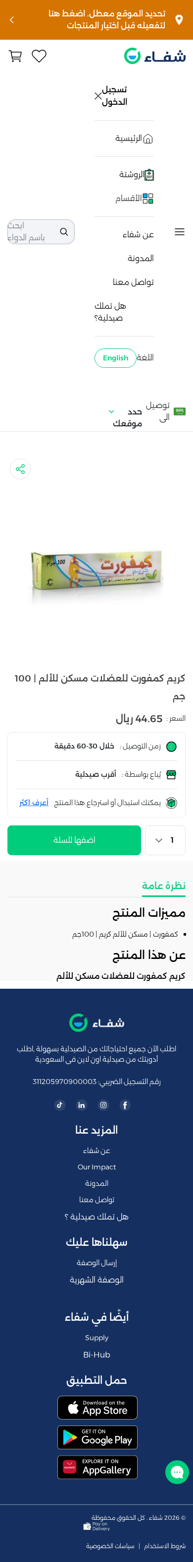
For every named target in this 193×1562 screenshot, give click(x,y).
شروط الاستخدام (165, 1546)
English (115, 357)
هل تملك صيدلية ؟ (97, 1217)
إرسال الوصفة (97, 1262)
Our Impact (97, 1166)
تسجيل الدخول (115, 96)
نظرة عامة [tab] (164, 886)
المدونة (141, 258)
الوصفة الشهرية (97, 1280)
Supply (96, 1337)
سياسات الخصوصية (110, 1546)
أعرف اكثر (33, 802)
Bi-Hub (96, 1354)
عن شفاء (138, 234)
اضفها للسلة (74, 840)
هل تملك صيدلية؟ (110, 312)
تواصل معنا (133, 282)
